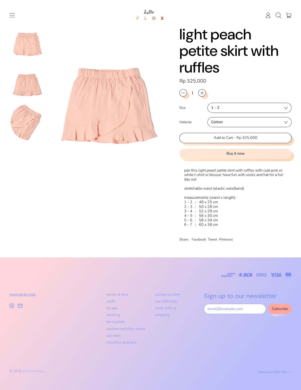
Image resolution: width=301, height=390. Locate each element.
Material (185, 122)
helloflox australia (121, 342)
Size (182, 108)
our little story (166, 301)
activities (114, 335)
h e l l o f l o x (33, 371)
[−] (183, 93)
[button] (278, 15)
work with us (166, 308)
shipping (162, 314)
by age (112, 308)
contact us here (167, 294)
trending (113, 314)
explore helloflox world (126, 328)
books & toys (117, 294)
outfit (111, 301)
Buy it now (235, 153)
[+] (202, 93)
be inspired (116, 321)
